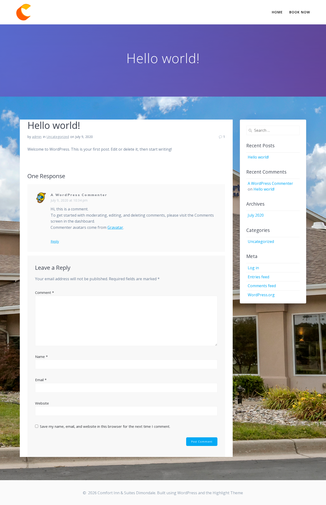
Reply (55, 241)
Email (41, 379)
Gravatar (115, 227)
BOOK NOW (299, 12)
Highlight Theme (228, 492)
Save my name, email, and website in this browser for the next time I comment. (105, 426)
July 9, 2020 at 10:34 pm (69, 200)
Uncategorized (58, 136)
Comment (44, 292)
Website (42, 403)
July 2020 (256, 215)
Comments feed (262, 285)
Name (41, 356)
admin (37, 136)
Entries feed (258, 277)
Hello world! (258, 157)
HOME (277, 12)
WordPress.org (261, 294)
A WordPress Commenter (79, 195)
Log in (253, 267)
